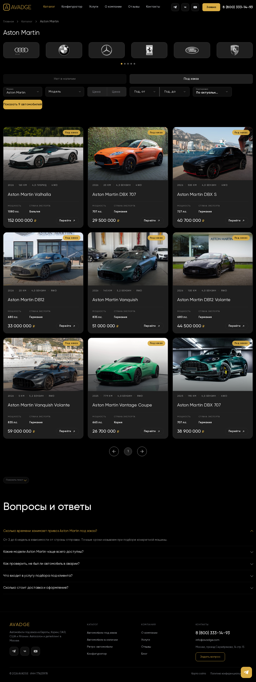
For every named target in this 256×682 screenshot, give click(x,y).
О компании (113, 6)
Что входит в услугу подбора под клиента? (38, 575)
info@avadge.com (207, 640)
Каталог (49, 6)
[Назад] (114, 451)
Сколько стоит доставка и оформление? (35, 587)
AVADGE (20, 624)
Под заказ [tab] (191, 79)
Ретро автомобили (100, 646)
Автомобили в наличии (102, 639)
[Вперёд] (142, 451)
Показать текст (14, 480)
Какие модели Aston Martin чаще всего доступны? (43, 552)
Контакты (153, 6)
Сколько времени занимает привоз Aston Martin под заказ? (50, 531)
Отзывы (134, 6)
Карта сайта (198, 673)
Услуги (93, 6)
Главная (8, 21)
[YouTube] (195, 7)
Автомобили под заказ (102, 632)
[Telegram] (175, 7)
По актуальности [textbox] (209, 92)
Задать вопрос (210, 656)
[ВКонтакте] (185, 7)
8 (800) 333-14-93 (238, 7)
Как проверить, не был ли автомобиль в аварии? (41, 564)
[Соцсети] (246, 672)
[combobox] (22, 92)
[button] (49, 7)
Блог (144, 653)
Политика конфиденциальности (228, 673)
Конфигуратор (72, 6)
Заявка (211, 7)
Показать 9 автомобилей (22, 104)
